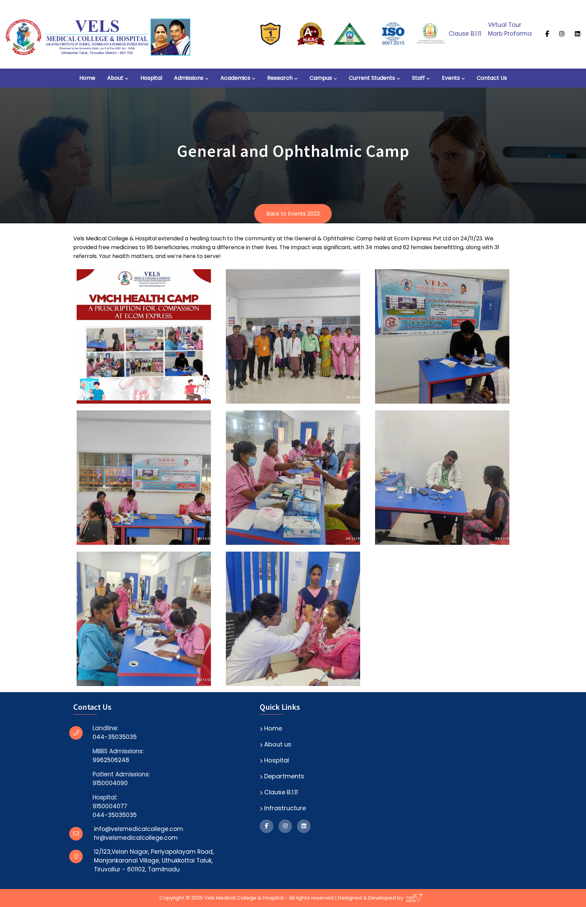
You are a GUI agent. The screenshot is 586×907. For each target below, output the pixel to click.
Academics (235, 78)
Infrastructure (285, 808)
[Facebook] (548, 33)
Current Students (372, 78)
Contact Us (492, 78)
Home (87, 78)
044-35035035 (115, 737)
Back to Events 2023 (293, 214)
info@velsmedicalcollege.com (138, 829)
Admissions (188, 78)
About (115, 78)
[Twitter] (578, 33)
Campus (321, 78)
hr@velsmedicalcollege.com (136, 838)
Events (451, 78)
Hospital (151, 78)
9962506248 (111, 760)
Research (280, 78)
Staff (418, 78)
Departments (284, 776)
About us (277, 744)
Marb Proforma (510, 34)
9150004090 (110, 783)
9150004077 (110, 806)
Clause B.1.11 (465, 34)
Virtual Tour (504, 25)
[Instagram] (562, 33)
